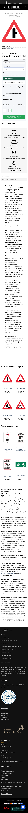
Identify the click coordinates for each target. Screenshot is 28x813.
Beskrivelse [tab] (5, 177)
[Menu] (2, 7)
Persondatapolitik (6, 652)
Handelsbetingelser (6, 655)
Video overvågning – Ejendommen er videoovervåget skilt (7, 476)
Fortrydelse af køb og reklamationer (11, 646)
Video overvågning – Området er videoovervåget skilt (21, 449)
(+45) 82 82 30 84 (6, 746)
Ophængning (6, 66)
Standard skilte (17, 13)
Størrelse (5, 60)
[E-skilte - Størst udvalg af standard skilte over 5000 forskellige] (14, 7)
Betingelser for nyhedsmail (8, 649)
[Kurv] (25, 7)
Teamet (3, 634)
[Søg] (4, 7)
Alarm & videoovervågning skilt (7, 449)
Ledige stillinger (5, 637)
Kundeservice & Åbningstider (9, 640)
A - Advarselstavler (10, 48)
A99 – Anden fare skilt (7, 389)
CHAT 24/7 (20, 3)
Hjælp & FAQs (5, 643)
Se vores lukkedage (6, 794)
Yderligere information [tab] (9, 179)
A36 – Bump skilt (20, 388)
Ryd (24, 59)
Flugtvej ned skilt (20, 475)
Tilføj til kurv (14, 117)
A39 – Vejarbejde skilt (7, 416)
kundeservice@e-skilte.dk (8, 573)
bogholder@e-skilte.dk (7, 758)
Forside (6, 13)
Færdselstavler (12, 15)
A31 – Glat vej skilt (20, 415)
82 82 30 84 (17, 170)
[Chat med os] (23, 807)
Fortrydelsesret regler (7, 658)
